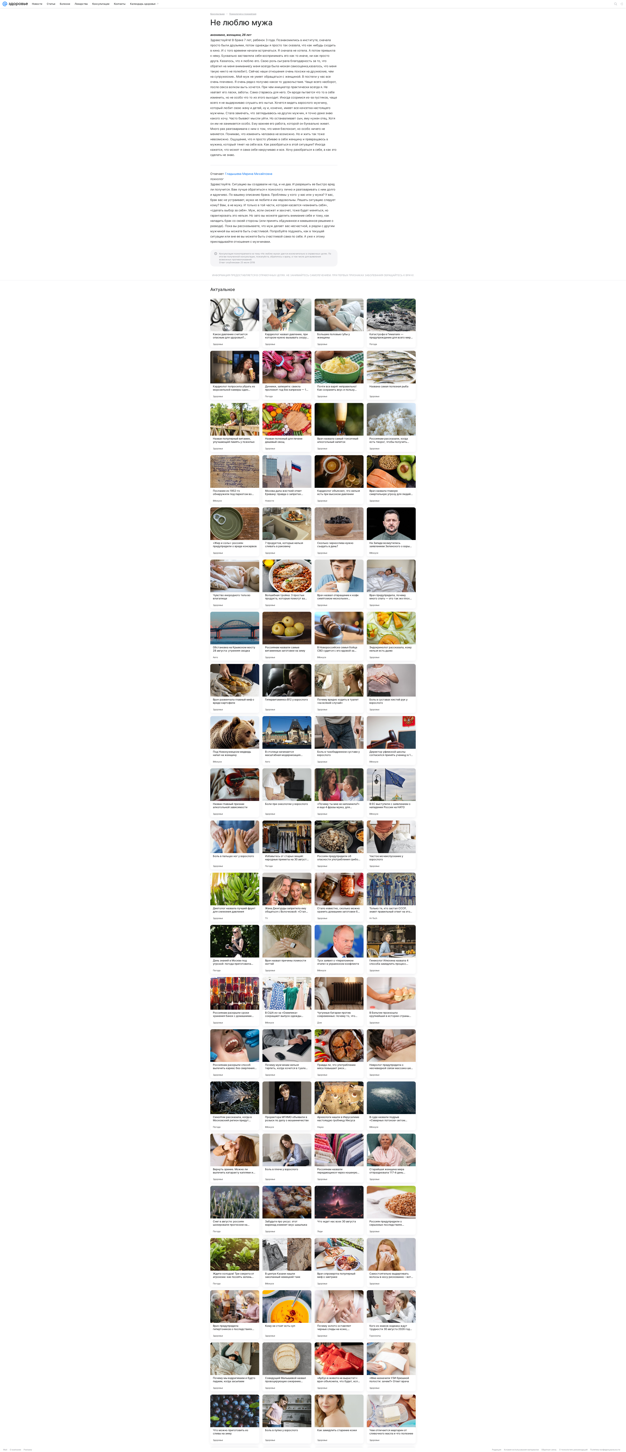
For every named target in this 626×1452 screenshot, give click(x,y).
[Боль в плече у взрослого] (286, 1158)
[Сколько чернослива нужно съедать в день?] (339, 531)
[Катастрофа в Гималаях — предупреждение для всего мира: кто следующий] (391, 323)
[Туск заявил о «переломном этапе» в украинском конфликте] (339, 949)
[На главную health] (17, 4)
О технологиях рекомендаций (573, 1449)
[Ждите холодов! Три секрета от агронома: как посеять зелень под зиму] (234, 1262)
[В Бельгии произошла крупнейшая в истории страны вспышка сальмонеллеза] (391, 1001)
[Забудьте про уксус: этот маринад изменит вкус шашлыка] (286, 1210)
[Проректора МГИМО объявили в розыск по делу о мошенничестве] (286, 1105)
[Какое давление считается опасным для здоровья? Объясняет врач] (234, 323)
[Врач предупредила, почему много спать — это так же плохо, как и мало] (391, 584)
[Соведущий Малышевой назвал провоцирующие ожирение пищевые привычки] (286, 1366)
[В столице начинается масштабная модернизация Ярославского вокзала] (286, 740)
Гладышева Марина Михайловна (248, 173)
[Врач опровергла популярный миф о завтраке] (339, 1262)
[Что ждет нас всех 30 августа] (339, 1210)
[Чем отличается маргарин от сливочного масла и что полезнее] (391, 1419)
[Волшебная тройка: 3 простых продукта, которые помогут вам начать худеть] (286, 584)
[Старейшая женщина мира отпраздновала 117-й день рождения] (391, 1158)
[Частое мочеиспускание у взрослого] (391, 845)
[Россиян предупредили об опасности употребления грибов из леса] (339, 845)
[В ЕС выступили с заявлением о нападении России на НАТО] (391, 792)
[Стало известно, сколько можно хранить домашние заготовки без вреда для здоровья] (339, 897)
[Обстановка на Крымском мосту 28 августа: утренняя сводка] (234, 636)
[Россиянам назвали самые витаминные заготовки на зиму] (286, 636)
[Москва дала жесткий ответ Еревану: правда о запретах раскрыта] (286, 479)
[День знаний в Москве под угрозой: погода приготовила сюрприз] (234, 949)
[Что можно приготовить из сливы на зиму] (234, 1419)
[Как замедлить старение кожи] (339, 1419)
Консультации (217, 14)
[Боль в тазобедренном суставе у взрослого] (339, 740)
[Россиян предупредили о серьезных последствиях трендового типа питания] (391, 1210)
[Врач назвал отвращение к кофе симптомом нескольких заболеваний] (339, 584)
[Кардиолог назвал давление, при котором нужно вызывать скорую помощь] (286, 323)
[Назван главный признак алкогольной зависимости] (234, 792)
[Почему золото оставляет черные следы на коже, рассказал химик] (339, 1314)
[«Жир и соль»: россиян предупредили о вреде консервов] (234, 531)
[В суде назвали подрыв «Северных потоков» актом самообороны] (391, 1105)
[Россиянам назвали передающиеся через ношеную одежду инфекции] (339, 1158)
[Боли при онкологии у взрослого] (286, 792)
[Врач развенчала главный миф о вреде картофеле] (234, 688)
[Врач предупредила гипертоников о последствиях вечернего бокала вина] (234, 1314)
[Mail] (5, 4)
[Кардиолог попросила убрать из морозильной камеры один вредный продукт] (234, 375)
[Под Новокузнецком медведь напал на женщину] (234, 740)
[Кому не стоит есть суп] (286, 1314)
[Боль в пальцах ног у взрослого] (234, 845)
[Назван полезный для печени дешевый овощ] (286, 427)
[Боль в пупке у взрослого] (286, 1419)
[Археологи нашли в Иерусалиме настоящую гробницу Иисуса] (339, 1105)
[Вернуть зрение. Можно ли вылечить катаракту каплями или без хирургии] (234, 1158)
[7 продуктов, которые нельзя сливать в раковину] (286, 531)
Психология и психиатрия (242, 14)
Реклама (28, 1449)
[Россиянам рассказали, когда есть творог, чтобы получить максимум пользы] (391, 427)
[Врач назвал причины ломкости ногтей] (286, 949)
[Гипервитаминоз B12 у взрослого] (286, 688)
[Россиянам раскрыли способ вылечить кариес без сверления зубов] (234, 1053)
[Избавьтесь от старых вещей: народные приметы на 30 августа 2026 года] (286, 845)
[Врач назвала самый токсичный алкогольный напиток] (339, 427)
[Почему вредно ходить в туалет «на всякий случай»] (339, 688)
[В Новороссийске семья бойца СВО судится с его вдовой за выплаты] (339, 636)
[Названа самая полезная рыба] (391, 375)
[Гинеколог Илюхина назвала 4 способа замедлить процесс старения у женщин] (391, 949)
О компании (15, 1449)
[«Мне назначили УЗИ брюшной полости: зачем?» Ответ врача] (391, 1366)
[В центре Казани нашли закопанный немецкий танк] (286, 1262)
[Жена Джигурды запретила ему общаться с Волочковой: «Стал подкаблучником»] (286, 897)
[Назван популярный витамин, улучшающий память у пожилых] (234, 427)
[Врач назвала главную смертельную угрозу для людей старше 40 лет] (391, 479)
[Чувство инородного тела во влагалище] (234, 584)
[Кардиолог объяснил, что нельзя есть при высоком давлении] (339, 479)
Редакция (496, 1449)
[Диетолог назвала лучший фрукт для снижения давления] (234, 897)
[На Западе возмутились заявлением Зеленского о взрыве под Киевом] (391, 531)
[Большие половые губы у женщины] (339, 323)
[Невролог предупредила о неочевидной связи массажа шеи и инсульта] (391, 1053)
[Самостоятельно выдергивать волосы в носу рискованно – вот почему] (391, 1262)
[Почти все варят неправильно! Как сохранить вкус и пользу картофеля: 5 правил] (339, 375)
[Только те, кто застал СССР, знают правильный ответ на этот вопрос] (391, 897)
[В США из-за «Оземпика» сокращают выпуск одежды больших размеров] (286, 1001)
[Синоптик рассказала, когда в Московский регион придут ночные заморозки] (234, 1105)
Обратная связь (549, 1449)
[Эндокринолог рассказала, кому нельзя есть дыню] (391, 636)
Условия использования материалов (521, 1449)
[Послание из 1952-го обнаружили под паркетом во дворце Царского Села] (234, 479)
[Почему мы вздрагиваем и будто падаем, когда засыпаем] (234, 1366)
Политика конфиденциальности (605, 1449)
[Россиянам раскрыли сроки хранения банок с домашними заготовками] (234, 1001)
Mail (5, 1449)
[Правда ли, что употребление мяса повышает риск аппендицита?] (339, 1053)
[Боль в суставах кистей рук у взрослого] (391, 688)
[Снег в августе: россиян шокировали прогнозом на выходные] (234, 1210)
